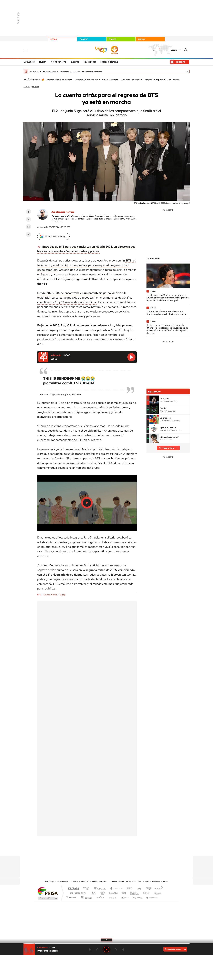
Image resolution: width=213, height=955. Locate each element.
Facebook (28, 211)
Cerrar (187, 71)
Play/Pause (87, 503)
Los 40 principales (87, 889)
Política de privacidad (80, 881)
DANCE (112, 39)
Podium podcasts (100, 896)
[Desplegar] (106, 939)
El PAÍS (73, 889)
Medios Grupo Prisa (47, 898)
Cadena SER (128, 889)
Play (106, 949)
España (174, 50)
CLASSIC (84, 39)
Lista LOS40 (29, 62)
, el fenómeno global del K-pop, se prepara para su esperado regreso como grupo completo (86, 265)
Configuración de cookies (121, 881)
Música (42, 62)
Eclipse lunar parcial (155, 79)
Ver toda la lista (166, 448)
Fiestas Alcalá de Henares (60, 79)
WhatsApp (28, 226)
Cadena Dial (123, 892)
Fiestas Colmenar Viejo (88, 79)
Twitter (28, 219)
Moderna (85, 896)
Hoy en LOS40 (90, 62)
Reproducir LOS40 (131, 357)
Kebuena (155, 892)
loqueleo (137, 896)
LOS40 (53, 39)
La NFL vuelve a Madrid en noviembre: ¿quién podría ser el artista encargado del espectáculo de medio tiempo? (167, 298)
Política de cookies (99, 881)
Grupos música (50, 594)
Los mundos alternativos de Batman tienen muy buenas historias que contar (166, 312)
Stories (124, 850)
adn (147, 889)
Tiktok (95, 850)
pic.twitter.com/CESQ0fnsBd (68, 383)
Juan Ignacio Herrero (62, 211)
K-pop (62, 594)
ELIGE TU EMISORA (174, 949)
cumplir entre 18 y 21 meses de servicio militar (67, 302)
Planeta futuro (145, 892)
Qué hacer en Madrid (131, 79)
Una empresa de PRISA (47, 891)
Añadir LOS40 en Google (55, 236)
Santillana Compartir (116, 889)
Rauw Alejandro (110, 79)
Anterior (90, 949)
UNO (93, 892)
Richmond (71, 896)
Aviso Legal (49, 881)
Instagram (89, 850)
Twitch (118, 850)
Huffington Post (77, 892)
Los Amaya (173, 79)
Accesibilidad (62, 881)
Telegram (28, 234)
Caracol (158, 889)
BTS (39, 594)
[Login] (185, 49)
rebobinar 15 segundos (97, 949)
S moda (124, 896)
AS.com (138, 889)
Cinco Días (112, 892)
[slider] (106, 943)
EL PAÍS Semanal (134, 892)
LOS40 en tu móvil (141, 881)
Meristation (151, 896)
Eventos (75, 62)
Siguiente (122, 949)
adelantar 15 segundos (116, 949)
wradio (101, 892)
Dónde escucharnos (160, 881)
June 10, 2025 (74, 394)
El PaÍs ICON (112, 896)
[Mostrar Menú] (27, 49)
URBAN (141, 39)
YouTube (100, 850)
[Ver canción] (154, 400)
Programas (60, 62)
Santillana (101, 889)
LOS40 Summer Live (109, 62)
